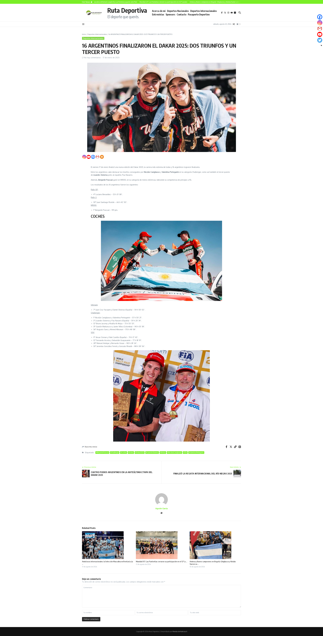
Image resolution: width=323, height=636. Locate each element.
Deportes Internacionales (203, 10)
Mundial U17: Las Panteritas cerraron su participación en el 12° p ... (161, 561)
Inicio (84, 34)
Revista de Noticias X (180, 631)
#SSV (185, 452)
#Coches (123, 452)
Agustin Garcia (161, 508)
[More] (102, 157)
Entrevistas (158, 14)
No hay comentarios (92, 57)
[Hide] (321, 45)
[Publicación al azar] (234, 24)
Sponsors (170, 14)
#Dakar (130, 452)
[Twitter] (320, 40)
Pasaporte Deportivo (199, 14)
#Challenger (115, 452)
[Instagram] (84, 157)
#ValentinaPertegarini (196, 452)
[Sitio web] (161, 513)
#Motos (163, 452)
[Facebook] (93, 157)
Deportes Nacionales (178, 10)
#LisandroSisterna (152, 452)
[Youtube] (89, 157)
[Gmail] (97, 157)
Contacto (181, 14)
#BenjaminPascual (102, 452)
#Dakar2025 (139, 452)
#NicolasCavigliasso (174, 452)
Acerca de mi (159, 10)
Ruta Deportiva (127, 10)
